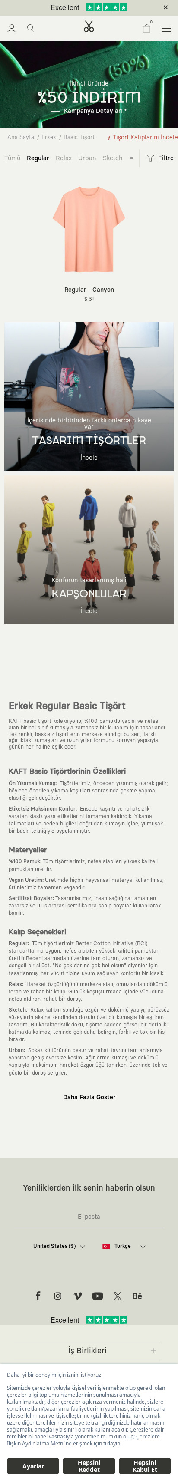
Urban (87, 158)
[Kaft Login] (11, 28)
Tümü (12, 158)
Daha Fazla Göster (89, 1098)
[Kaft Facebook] (38, 1296)
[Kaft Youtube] (98, 1296)
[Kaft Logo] (89, 26)
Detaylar (125, 8)
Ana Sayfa (20, 137)
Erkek (48, 137)
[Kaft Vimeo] (78, 1296)
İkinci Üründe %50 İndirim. (75, 8)
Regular (38, 158)
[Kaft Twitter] (117, 1296)
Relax (64, 158)
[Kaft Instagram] (58, 1296)
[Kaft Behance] (137, 1296)
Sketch (113, 158)
